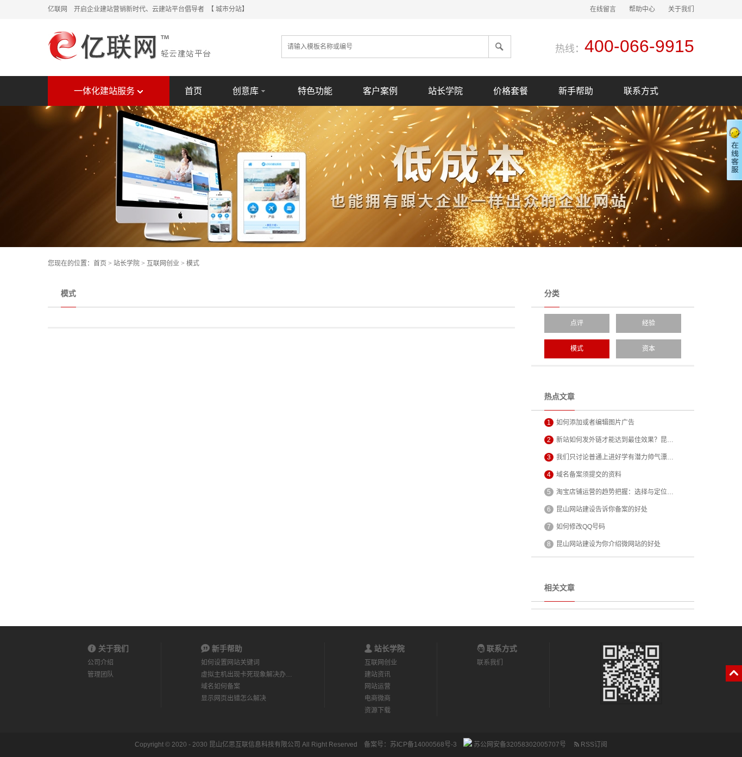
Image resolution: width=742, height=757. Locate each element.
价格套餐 (510, 91)
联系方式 (641, 91)
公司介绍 (100, 662)
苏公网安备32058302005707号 (519, 744)
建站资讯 (377, 674)
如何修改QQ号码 (576, 527)
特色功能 (315, 91)
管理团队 (100, 674)
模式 (192, 263)
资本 (648, 348)
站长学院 (445, 91)
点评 (576, 323)
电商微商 (377, 698)
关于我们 (681, 9)
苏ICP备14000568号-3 (423, 744)
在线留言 (603, 9)
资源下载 (377, 710)
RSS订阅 (593, 744)
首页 (193, 91)
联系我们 (490, 662)
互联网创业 (163, 263)
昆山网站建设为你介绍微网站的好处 (604, 544)
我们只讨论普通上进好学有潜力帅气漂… (610, 457)
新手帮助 (575, 91)
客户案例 (380, 91)
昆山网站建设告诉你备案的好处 (597, 509)
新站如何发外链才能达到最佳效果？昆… (610, 440)
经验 (648, 323)
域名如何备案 (220, 686)
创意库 (245, 91)
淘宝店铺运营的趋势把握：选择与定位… (610, 492)
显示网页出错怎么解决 (233, 698)
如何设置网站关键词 (230, 662)
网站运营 (377, 686)
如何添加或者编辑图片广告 (590, 422)
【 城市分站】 (229, 9)
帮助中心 (642, 9)
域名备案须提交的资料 (584, 474)
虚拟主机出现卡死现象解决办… (246, 674)
